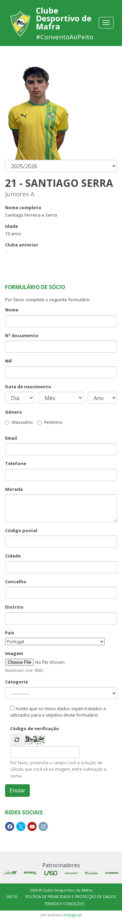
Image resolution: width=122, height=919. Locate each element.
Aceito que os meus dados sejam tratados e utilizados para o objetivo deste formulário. (58, 711)
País (9, 633)
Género (13, 412)
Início (12, 896)
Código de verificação (34, 728)
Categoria (16, 682)
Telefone (15, 463)
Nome (11, 310)
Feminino (53, 422)
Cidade (13, 556)
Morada (14, 489)
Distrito (14, 607)
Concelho (15, 581)
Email (11, 438)
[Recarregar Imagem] (17, 740)
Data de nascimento (28, 387)
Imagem (14, 653)
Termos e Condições (64, 903)
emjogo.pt (72, 914)
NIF (8, 361)
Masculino (22, 422)
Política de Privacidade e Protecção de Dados (70, 896)
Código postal (21, 530)
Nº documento (21, 335)
